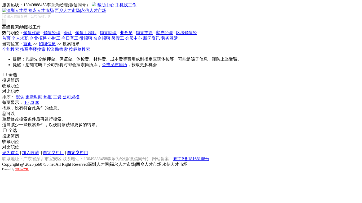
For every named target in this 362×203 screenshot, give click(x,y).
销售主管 (144, 32)
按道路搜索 (57, 49)
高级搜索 (10, 27)
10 (26, 102)
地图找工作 (30, 27)
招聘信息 (47, 43)
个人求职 (20, 38)
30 (37, 102)
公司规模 (71, 97)
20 (32, 102)
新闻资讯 (151, 38)
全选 (12, 74)
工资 (57, 97)
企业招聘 (38, 38)
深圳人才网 (22, 169)
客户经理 (164, 32)
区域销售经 (186, 32)
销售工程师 (85, 32)
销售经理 (51, 32)
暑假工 (117, 38)
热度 (47, 97)
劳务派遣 (169, 38)
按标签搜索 (79, 49)
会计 (68, 32)
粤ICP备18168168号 (191, 158)
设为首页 (10, 152)
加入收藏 (30, 152)
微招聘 (86, 38)
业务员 (126, 32)
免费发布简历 (114, 64)
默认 (20, 97)
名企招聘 (101, 38)
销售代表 (31, 32)
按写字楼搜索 (33, 49)
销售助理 (108, 32)
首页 (6, 38)
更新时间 (33, 97)
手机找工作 (125, 5)
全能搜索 (10, 49)
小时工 (54, 38)
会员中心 (133, 38)
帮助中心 (105, 5)
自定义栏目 (53, 152)
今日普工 (69, 38)
